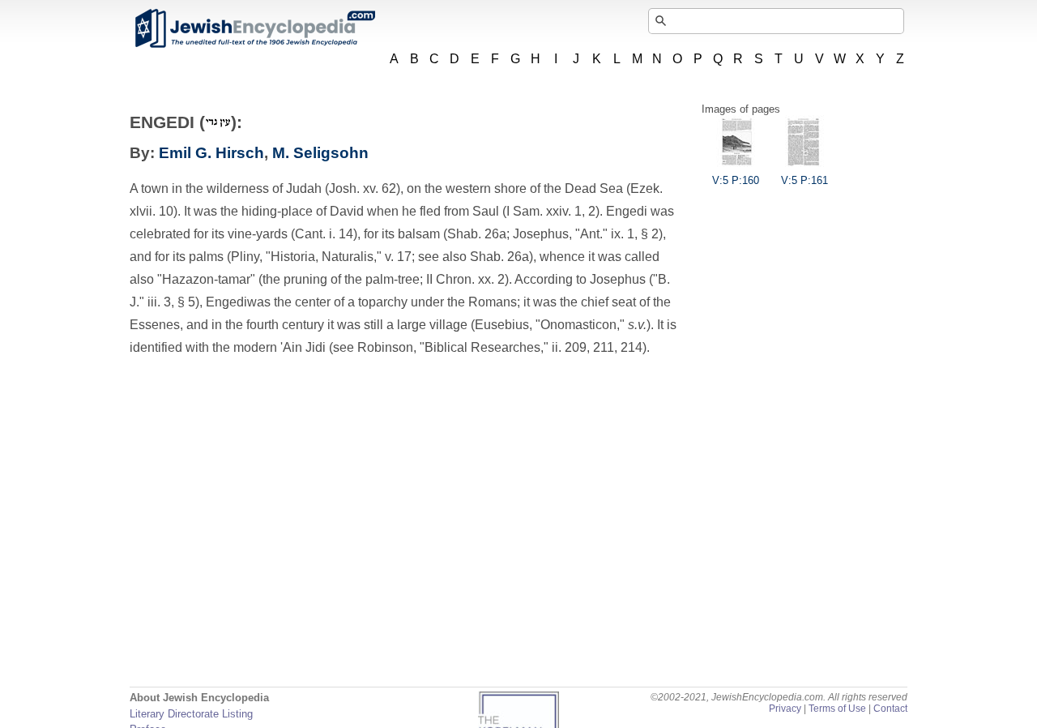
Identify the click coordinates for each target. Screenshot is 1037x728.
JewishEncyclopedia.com (254, 28)
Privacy (785, 708)
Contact (890, 708)
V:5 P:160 (735, 180)
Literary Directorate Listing (191, 714)
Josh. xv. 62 (362, 188)
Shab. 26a (476, 234)
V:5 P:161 (804, 180)
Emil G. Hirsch (211, 152)
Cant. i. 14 (324, 234)
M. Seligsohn (320, 152)
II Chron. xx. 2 (465, 279)
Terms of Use (837, 708)
